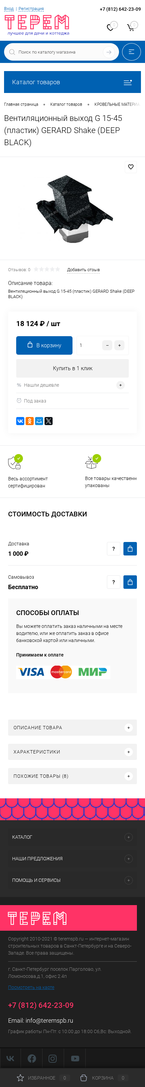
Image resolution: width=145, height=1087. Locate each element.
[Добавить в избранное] (131, 167)
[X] (49, 421)
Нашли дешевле (41, 385)
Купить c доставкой (130, 548)
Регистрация (31, 8)
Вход (8, 8)
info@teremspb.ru (49, 1020)
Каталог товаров (36, 82)
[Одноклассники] (30, 421)
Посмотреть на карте (31, 987)
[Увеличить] (72, 209)
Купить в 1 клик (72, 368)
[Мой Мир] (39, 421)
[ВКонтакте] (20, 421)
